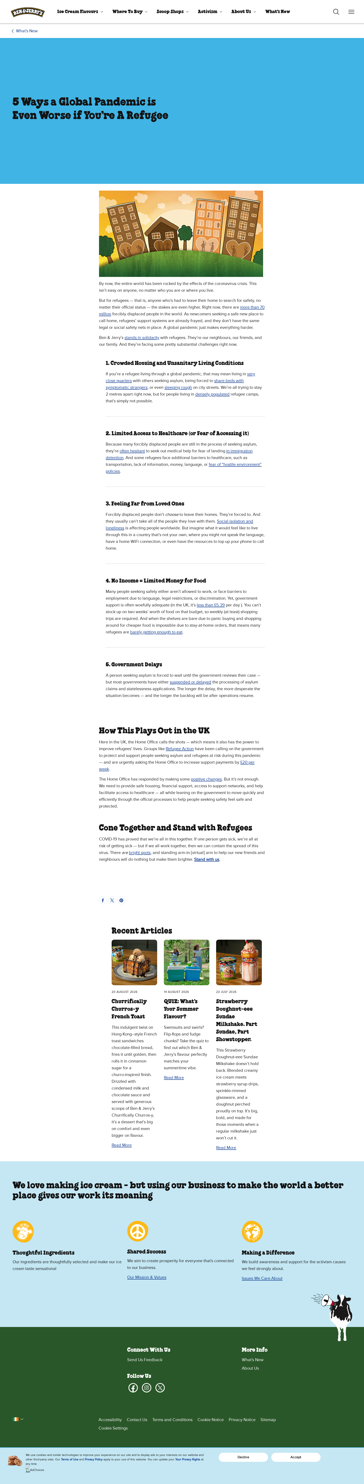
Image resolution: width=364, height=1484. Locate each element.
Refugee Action (180, 748)
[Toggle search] (336, 12)
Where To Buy (127, 12)
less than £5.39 (211, 605)
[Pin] (121, 900)
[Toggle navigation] (351, 12)
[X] (160, 1388)
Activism (207, 12)
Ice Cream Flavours (77, 12)
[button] (18, 1419)
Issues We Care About (262, 1278)
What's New (277, 12)
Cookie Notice (211, 1419)
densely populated (212, 394)
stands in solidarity (141, 337)
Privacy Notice (242, 1419)
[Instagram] (147, 1388)
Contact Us (137, 1419)
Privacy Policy (94, 1459)
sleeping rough (178, 387)
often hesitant (132, 451)
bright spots (140, 852)
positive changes (206, 779)
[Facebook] (133, 1388)
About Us (241, 12)
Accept (295, 1457)
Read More (122, 1145)
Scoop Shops (170, 12)
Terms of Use (69, 1459)
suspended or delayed (190, 682)
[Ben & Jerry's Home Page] (28, 12)
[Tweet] (112, 900)
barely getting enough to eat (156, 632)
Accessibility (110, 1419)
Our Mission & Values (146, 1277)
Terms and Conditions (172, 1419)
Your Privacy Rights (187, 1459)
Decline (243, 1457)
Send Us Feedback (144, 1359)
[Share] (103, 900)
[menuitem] (78, 11)
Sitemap (268, 1419)
